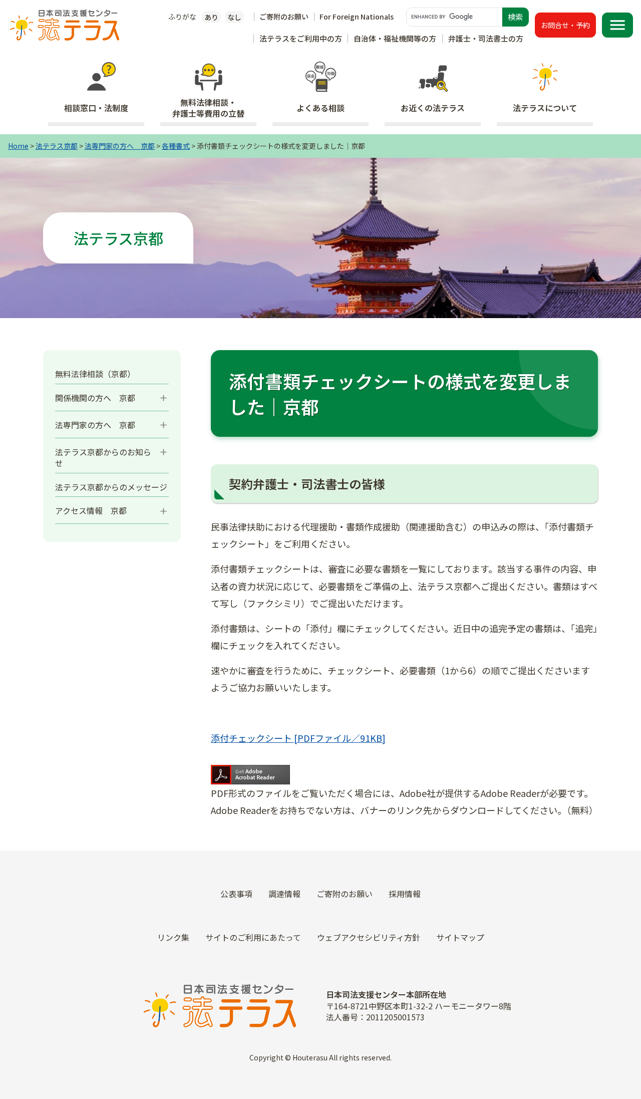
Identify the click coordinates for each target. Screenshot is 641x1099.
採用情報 (405, 894)
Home (18, 146)
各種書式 (176, 146)
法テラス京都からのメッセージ (111, 486)
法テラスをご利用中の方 (300, 38)
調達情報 (284, 894)
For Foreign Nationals (356, 17)
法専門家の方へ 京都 (120, 146)
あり (211, 17)
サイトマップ (460, 937)
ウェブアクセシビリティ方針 (368, 937)
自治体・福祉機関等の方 (395, 38)
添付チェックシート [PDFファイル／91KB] (298, 737)
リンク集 (173, 937)
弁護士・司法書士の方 (485, 38)
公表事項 (236, 894)
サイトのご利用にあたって (253, 937)
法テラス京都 (57, 146)
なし (234, 17)
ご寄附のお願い (283, 17)
